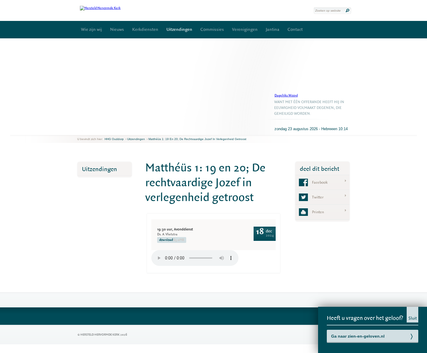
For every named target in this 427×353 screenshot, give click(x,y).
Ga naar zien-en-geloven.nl (358, 336)
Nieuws (117, 29)
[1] (82, 130)
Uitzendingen (179, 29)
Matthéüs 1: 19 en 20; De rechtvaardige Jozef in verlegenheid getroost (197, 139)
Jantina (272, 29)
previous (79, 130)
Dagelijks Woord (286, 95)
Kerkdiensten (145, 29)
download (171, 240)
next (86, 130)
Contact (295, 29)
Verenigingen (245, 29)
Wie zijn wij (91, 29)
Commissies (212, 29)
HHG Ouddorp (114, 139)
